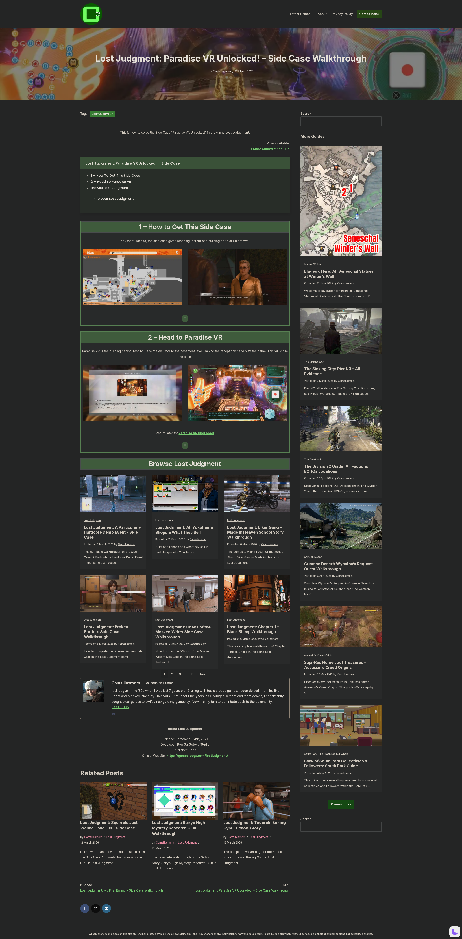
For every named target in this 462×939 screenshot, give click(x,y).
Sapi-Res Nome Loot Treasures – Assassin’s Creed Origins (335, 665)
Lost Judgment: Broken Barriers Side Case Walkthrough (106, 631)
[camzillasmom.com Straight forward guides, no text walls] (91, 14)
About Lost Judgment (116, 198)
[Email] (106, 908)
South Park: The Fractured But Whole (326, 753)
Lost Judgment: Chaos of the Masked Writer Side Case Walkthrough (183, 632)
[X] (95, 908)
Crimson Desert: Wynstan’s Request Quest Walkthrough (338, 566)
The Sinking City (314, 361)
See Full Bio (120, 707)
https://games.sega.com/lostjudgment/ (197, 756)
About (322, 14)
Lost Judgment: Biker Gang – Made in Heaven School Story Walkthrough (255, 532)
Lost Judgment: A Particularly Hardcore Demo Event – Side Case (112, 532)
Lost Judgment (102, 114)
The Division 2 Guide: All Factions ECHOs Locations (336, 469)
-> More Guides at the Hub (269, 149)
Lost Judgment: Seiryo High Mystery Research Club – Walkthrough (178, 828)
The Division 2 (312, 459)
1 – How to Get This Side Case (115, 175)
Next (203, 674)
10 (192, 674)
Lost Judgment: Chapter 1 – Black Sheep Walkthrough (253, 629)
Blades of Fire (312, 264)
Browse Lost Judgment (109, 187)
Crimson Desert (313, 556)
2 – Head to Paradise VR (111, 181)
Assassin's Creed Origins (319, 655)
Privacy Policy (342, 14)
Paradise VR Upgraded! (196, 433)
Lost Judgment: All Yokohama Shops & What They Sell (184, 530)
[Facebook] (84, 908)
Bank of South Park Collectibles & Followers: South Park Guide (335, 763)
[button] (312, 14)
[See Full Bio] (131, 707)
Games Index (369, 14)
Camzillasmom (222, 71)
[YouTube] (114, 714)
